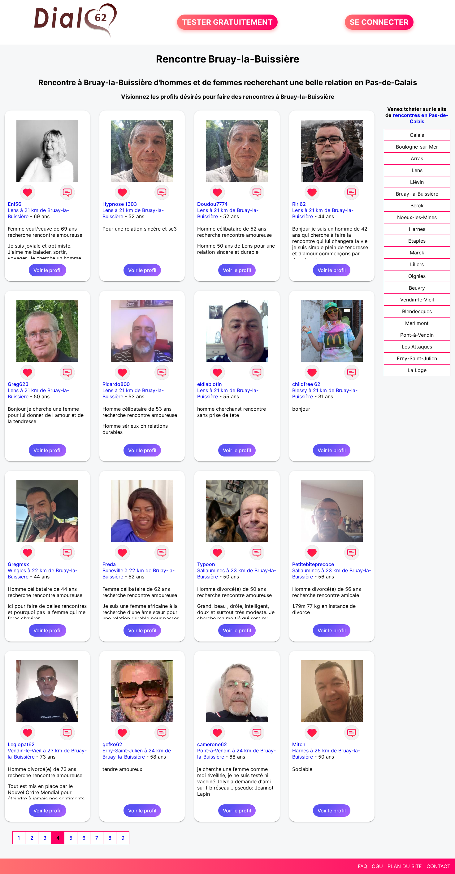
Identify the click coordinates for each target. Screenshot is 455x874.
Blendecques (417, 311)
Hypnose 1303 (119, 204)
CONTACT (438, 866)
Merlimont (417, 323)
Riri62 (299, 204)
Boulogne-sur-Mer (417, 147)
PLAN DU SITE (405, 866)
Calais (417, 135)
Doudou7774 (212, 204)
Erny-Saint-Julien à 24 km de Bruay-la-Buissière (136, 753)
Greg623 (18, 384)
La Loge (417, 370)
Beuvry (417, 288)
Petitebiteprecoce (313, 564)
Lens (417, 170)
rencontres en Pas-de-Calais (420, 118)
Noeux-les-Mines (417, 217)
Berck (417, 205)
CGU (377, 866)
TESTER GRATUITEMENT (227, 22)
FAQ (362, 866)
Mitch (299, 744)
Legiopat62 (21, 744)
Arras (417, 158)
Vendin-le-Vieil (417, 299)
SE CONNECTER (379, 22)
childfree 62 (306, 384)
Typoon (206, 564)
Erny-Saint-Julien (417, 358)
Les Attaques (417, 347)
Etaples (417, 241)
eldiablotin (209, 384)
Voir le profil (47, 270)
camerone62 (212, 744)
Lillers (417, 264)
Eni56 (14, 204)
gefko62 (112, 744)
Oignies (417, 276)
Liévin (417, 182)
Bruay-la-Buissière (417, 194)
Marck (417, 252)
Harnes (417, 229)
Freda (109, 564)
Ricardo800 (116, 384)
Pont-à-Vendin (417, 335)
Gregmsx (18, 564)
